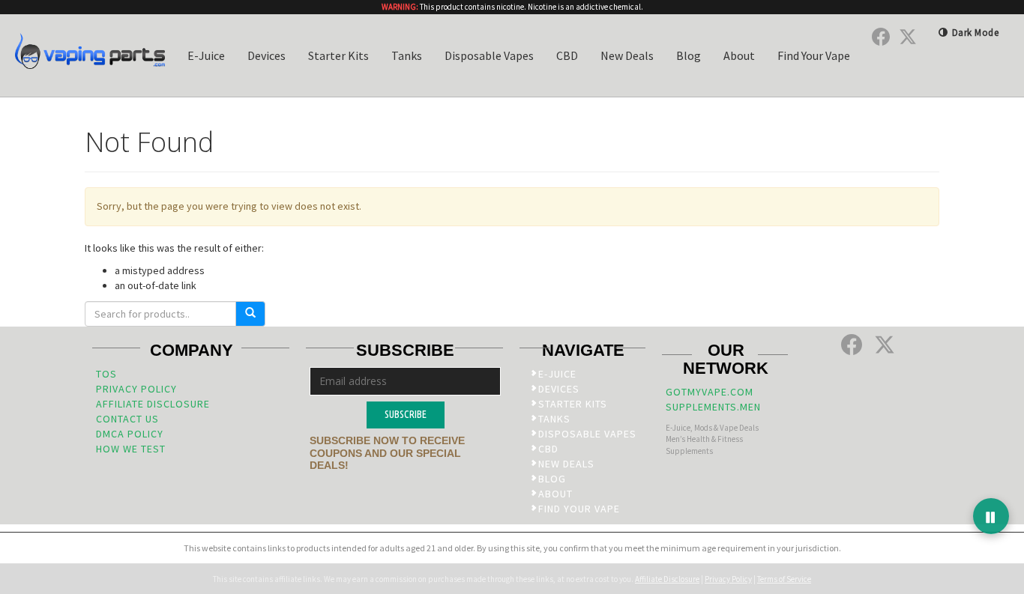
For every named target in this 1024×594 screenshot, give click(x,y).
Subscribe (406, 414)
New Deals (627, 55)
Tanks (406, 55)
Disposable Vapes (489, 55)
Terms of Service (784, 579)
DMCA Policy (129, 433)
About (739, 55)
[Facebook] (881, 37)
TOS (106, 374)
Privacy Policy (136, 389)
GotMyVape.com (709, 391)
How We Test (131, 448)
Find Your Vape (813, 55)
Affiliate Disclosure (153, 403)
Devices (266, 55)
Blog (688, 55)
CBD (567, 55)
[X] (908, 37)
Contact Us (127, 418)
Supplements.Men (713, 406)
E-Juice (206, 55)
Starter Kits (338, 55)
